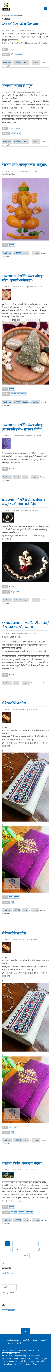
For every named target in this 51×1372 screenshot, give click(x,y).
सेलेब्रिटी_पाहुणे (15, 133)
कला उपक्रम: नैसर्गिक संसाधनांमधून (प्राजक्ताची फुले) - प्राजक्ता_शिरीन (23, 427)
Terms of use (7, 1364)
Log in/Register (8, 1273)
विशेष (35, 1340)
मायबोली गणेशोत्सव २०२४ (19, 394)
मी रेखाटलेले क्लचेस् (14, 703)
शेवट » (25, 1255)
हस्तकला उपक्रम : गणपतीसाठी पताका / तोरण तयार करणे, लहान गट (25, 625)
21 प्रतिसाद (17, 402)
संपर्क (38, 1355)
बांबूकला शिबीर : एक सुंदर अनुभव (22, 1163)
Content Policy (31, 1364)
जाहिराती (44, 1340)
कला (15, 16)
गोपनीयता (21, 1355)
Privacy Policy (19, 1364)
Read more (7, 62)
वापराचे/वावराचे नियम (9, 1355)
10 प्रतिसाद (17, 141)
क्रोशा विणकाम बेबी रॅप (17, 54)
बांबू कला (14, 1212)
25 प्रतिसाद (17, 253)
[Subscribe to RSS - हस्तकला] (25, 1263)
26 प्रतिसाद (17, 1140)
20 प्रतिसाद (17, 1220)
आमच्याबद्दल (30, 1355)
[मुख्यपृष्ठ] (6, 6)
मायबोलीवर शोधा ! (8, 1310)
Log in (25, 62)
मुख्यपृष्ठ (11, 16)
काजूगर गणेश (15, 591)
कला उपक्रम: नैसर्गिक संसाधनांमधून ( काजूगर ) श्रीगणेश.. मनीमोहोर (23, 502)
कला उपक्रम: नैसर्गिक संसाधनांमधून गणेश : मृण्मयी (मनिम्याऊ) (23, 278)
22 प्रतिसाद (17, 62)
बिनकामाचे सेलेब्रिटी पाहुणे (17, 85)
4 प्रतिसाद (17, 910)
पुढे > (39, 1249)
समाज (18, 128)
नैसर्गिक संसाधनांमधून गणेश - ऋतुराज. (24, 164)
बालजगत (21, 1212)
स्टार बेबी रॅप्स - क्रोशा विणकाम (20, 24)
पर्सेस (12, 902)
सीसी (19, 1343)
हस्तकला (11, 49)
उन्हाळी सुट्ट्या (29, 1212)
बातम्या (10, 1343)
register (36, 62)
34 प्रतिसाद (17, 599)
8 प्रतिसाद (17, 476)
